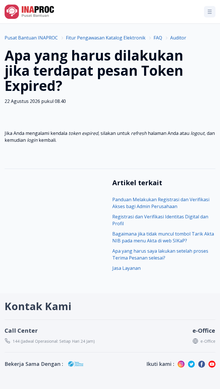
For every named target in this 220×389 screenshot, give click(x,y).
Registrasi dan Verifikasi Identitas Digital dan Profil (160, 220)
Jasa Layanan (126, 268)
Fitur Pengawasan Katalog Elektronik (106, 38)
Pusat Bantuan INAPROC (31, 38)
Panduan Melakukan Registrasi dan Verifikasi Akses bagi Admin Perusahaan (160, 203)
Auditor (178, 38)
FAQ (158, 38)
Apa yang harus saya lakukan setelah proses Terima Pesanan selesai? (160, 254)
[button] (209, 11)
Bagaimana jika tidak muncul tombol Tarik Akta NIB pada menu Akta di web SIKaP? (163, 237)
